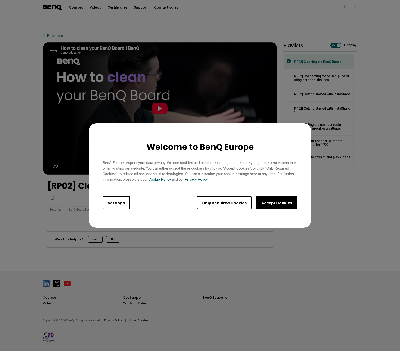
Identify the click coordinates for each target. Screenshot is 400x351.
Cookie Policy (160, 179)
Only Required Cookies (224, 203)
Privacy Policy (196, 179)
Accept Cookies (276, 203)
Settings (116, 203)
